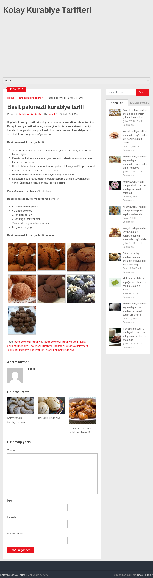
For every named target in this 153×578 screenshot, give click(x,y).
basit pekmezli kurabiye (28, 341)
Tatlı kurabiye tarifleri (31, 97)
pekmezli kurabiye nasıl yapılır (25, 349)
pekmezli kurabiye (41, 345)
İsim (9, 500)
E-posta (11, 517)
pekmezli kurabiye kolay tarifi (71, 345)
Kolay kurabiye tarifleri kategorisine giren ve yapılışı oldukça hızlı (135, 210)
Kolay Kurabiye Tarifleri (47, 9)
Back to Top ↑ (145, 574)
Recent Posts (139, 102)
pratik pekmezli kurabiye (60, 349)
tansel (51, 114)
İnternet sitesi (15, 533)
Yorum (11, 450)
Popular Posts (117, 104)
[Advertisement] (76, 49)
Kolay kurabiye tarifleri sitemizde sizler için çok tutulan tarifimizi (135, 114)
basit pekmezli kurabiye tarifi (61, 341)
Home (10, 97)
